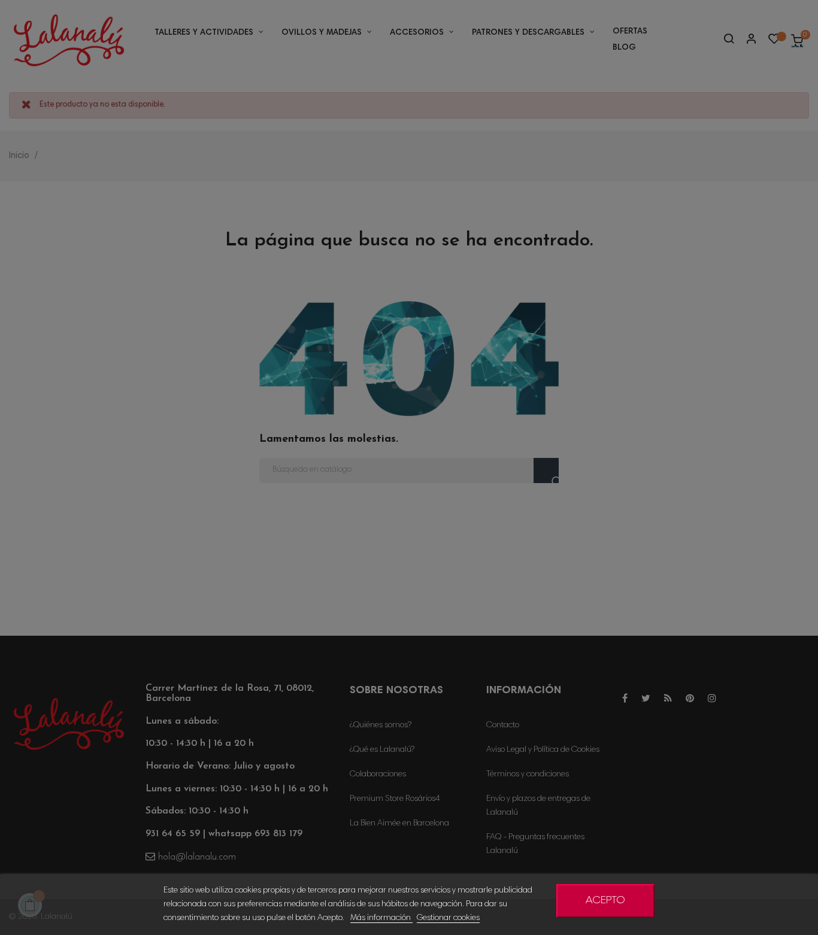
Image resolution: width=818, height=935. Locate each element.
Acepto (605, 900)
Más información (381, 918)
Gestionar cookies (448, 918)
